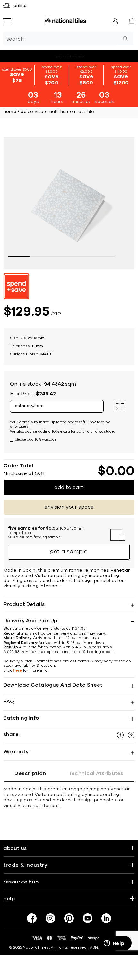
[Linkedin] (106, 918)
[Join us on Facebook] (32, 918)
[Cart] (132, 21)
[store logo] (65, 21)
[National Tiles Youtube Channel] (87, 918)
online (20, 6)
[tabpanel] (69, 202)
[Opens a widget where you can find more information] (114, 944)
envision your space (69, 507)
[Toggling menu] (7, 21)
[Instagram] (50, 918)
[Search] (125, 38)
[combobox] (60, 38)
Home (10, 112)
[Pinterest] (69, 918)
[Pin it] (131, 736)
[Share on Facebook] (121, 736)
